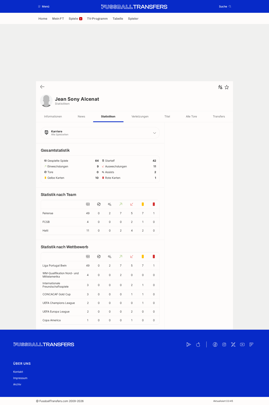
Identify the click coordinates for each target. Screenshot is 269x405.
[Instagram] (224, 344)
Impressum (20, 378)
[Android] (189, 344)
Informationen (53, 116)
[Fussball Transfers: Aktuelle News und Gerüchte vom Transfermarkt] (134, 6)
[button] (44, 6)
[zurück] (42, 87)
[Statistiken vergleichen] (220, 87)
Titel (167, 116)
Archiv (17, 384)
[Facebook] (215, 344)
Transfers (219, 116)
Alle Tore (191, 116)
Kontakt (18, 371)
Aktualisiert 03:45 (223, 400)
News (81, 116)
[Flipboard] (251, 344)
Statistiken (108, 116)
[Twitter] (233, 344)
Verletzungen (140, 116)
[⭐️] (226, 87)
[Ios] (198, 344)
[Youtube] (242, 344)
